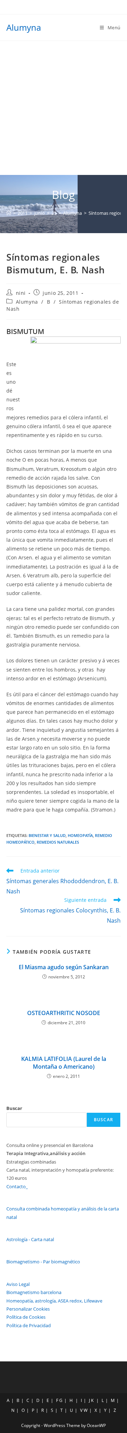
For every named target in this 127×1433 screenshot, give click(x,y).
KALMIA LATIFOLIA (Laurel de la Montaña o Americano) (63, 1062)
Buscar (14, 1108)
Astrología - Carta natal (30, 1239)
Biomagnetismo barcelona (33, 1292)
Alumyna (23, 27)
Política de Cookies (26, 1317)
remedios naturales (58, 842)
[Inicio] (8, 213)
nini (21, 293)
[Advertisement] (63, 107)
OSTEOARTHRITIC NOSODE (63, 1013)
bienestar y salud (47, 835)
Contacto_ (17, 1186)
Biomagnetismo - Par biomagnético (43, 1261)
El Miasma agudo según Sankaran (64, 967)
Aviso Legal (18, 1284)
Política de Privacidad (28, 1325)
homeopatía (80, 835)
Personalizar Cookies (28, 1309)
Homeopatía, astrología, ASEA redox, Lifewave (54, 1301)
